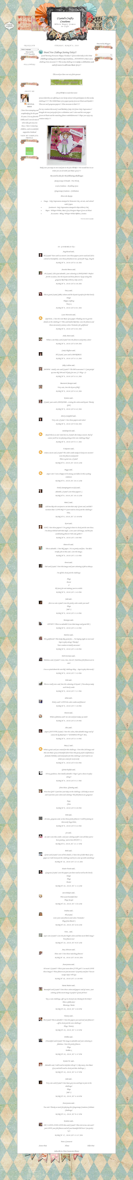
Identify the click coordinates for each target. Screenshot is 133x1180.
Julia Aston (67, 336)
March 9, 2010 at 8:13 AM (69, 358)
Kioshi (89, 101)
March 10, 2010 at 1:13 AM (68, 886)
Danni (66, 713)
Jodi (66, 599)
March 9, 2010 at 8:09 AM (69, 344)
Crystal (30, 104)
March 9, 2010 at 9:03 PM (68, 763)
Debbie (66, 1037)
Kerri (66, 523)
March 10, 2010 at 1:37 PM (68, 1054)
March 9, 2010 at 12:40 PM (68, 517)
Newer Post (43, 1146)
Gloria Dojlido (67, 770)
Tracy (67, 291)
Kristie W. (67, 1061)
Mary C (66, 745)
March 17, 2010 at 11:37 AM (69, 1135)
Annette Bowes (66, 269)
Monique (66, 620)
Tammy (66, 1016)
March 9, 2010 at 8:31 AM (69, 376)
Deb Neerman (66, 656)
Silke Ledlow (66, 365)
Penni (67, 562)
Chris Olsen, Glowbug (66, 788)
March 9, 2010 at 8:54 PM (68, 739)
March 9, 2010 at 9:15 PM (68, 781)
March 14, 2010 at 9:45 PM (68, 1114)
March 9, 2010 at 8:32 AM (69, 391)
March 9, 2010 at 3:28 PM (68, 649)
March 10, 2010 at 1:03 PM (68, 1009)
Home (67, 1146)
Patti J (66, 502)
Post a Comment (66, 1142)
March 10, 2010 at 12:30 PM (69, 979)
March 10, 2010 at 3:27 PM (68, 1072)
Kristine (67, 1121)
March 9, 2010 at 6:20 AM (69, 284)
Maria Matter (66, 985)
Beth (66, 851)
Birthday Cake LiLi (68, 109)
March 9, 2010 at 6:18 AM (69, 263)
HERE (62, 93)
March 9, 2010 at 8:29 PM (68, 721)
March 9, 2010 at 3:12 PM (68, 628)
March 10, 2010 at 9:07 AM (68, 943)
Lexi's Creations (60, 186)
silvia (66, 698)
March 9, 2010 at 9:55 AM (69, 442)
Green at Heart (78, 101)
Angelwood (66, 252)
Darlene (67, 635)
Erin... (66, 932)
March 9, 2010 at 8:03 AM (69, 329)
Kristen (66, 398)
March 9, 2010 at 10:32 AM (68, 496)
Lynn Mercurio (66, 315)
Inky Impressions (85, 109)
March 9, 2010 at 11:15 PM (68, 844)
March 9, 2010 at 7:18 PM (68, 706)
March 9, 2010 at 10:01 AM (68, 463)
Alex (66, 728)
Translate (31, 54)
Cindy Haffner (67, 351)
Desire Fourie (66, 869)
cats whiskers (66, 893)
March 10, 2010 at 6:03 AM (68, 925)
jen (67, 833)
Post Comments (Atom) (71, 1151)
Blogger (107, 44)
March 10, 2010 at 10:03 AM (69, 958)
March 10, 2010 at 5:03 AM (68, 904)
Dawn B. (66, 544)
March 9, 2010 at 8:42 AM (69, 409)
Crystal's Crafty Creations (65, 20)
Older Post (90, 1146)
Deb (66, 680)
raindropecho (66, 431)
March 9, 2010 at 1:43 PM (68, 592)
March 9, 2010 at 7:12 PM (68, 673)
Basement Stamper (66, 383)
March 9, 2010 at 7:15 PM (68, 691)
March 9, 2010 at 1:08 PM (68, 538)
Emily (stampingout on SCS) (66, 488)
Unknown (66, 449)
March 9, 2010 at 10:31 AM (68, 481)
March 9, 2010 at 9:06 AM (69, 424)
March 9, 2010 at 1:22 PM (68, 556)
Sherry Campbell (66, 416)
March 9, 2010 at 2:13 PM (68, 613)
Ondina (66, 911)
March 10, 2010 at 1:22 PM (68, 1030)
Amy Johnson (66, 950)
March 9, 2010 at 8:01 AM (69, 308)
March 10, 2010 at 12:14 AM (69, 862)
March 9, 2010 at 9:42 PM (68, 826)
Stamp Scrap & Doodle (62, 181)
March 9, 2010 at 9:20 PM (68, 808)
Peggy (66, 470)
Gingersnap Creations (61, 191)
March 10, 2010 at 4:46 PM (68, 1096)
